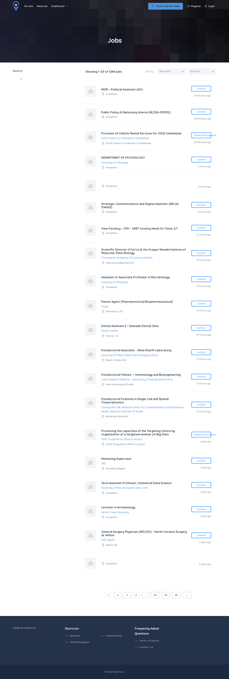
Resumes (42, 6)
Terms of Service (149, 640)
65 (176, 595)
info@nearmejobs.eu (24, 628)
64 (165, 595)
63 (155, 595)
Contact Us (146, 647)
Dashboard (57, 6)
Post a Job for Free (167, 6)
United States (113, 635)
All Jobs (28, 6)
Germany (75, 635)
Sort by (149, 71)
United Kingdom (79, 642)
